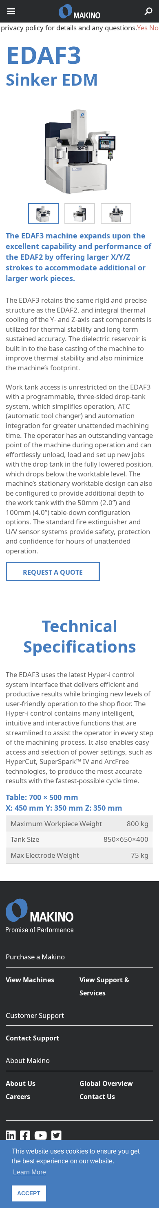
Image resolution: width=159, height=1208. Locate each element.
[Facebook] (25, 1135)
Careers (18, 1096)
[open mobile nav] (11, 11)
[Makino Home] (39, 910)
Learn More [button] (29, 1172)
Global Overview (106, 1083)
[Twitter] (56, 1135)
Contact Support (32, 1038)
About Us (20, 1083)
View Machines (30, 979)
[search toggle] (148, 11)
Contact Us (97, 1096)
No (154, 27)
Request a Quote (53, 572)
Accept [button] (28, 1193)
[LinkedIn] (11, 1135)
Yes (142, 27)
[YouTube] (40, 1135)
